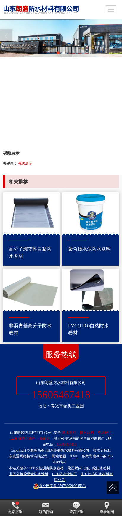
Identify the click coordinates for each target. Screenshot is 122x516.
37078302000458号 (62, 486)
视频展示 (25, 162)
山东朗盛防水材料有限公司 (67, 450)
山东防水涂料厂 (64, 474)
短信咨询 (46, 512)
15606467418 (66, 444)
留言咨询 (76, 512)
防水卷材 (69, 432)
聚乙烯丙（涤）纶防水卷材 (89, 468)
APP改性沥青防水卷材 (46, 468)
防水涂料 (87, 432)
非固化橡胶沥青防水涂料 (28, 474)
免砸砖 (44, 438)
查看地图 (107, 512)
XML (74, 456)
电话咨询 (15, 512)
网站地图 (59, 456)
